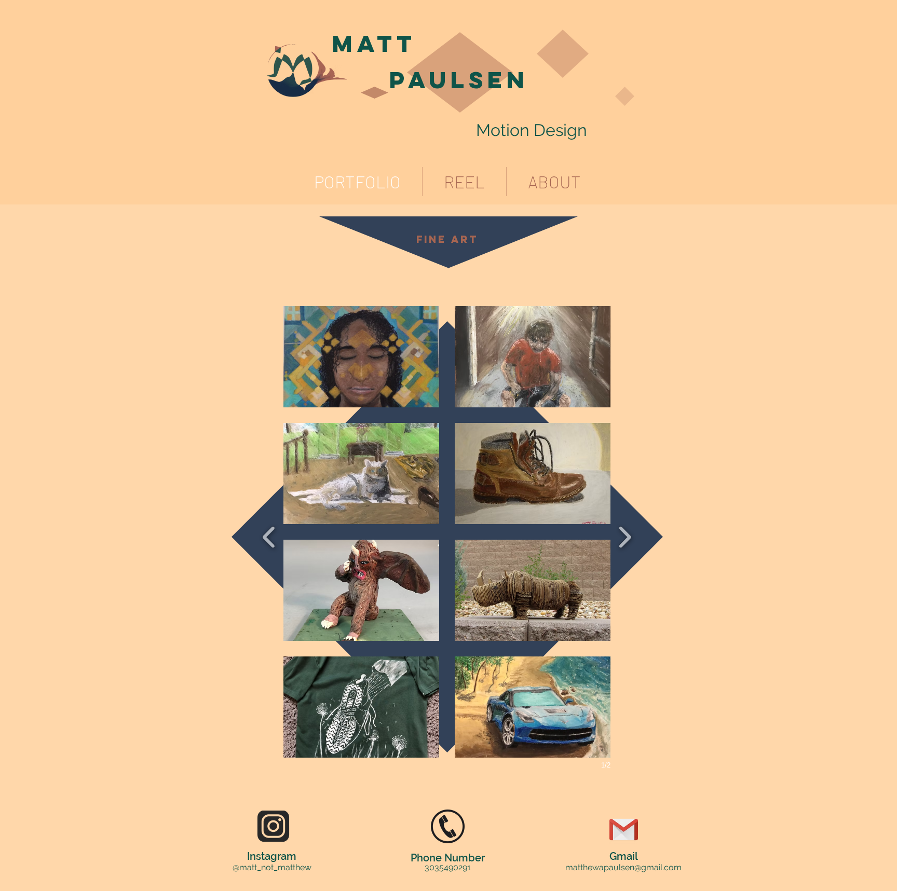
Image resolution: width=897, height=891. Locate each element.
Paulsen (459, 79)
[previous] (269, 536)
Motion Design (531, 130)
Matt (374, 43)
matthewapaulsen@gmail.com (623, 867)
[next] (624, 536)
